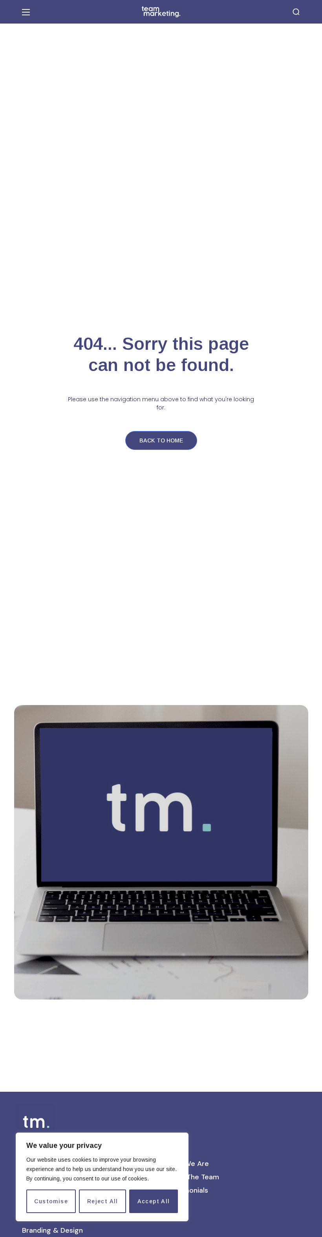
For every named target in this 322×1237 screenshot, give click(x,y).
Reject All (102, 1201)
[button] (296, 11)
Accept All (153, 1201)
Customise (51, 1201)
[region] (102, 1177)
